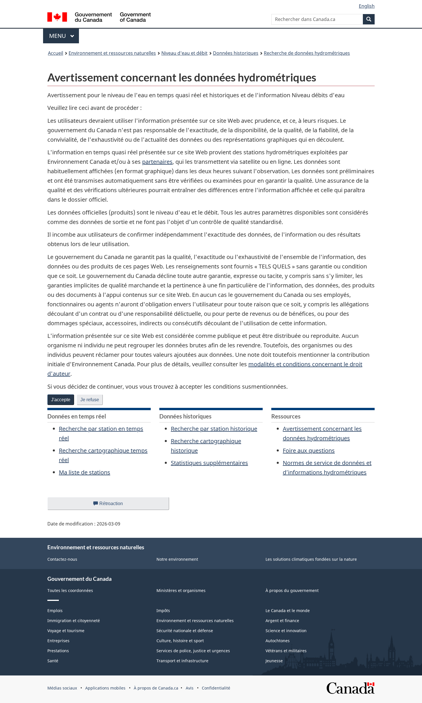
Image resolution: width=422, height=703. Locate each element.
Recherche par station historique (214, 429)
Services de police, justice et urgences (193, 650)
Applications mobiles (105, 688)
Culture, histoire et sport (180, 640)
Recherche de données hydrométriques (307, 53)
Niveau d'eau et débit (184, 53)
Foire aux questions (309, 450)
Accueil (55, 53)
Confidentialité (216, 688)
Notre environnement (177, 559)
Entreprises (58, 640)
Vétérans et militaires (286, 650)
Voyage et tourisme (65, 630)
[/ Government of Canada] (99, 18)
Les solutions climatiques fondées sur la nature (311, 559)
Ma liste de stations (84, 472)
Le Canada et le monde (288, 610)
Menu (64, 36)
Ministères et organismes (181, 590)
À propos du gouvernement (292, 590)
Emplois (55, 610)
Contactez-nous (62, 559)
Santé (52, 660)
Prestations (58, 650)
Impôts (163, 610)
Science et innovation (286, 630)
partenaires (157, 161)
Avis (189, 688)
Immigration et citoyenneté (73, 620)
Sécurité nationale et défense (184, 630)
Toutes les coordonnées (70, 590)
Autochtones (278, 640)
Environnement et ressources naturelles (112, 53)
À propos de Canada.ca (156, 688)
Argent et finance (282, 620)
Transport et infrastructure (182, 660)
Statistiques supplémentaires (209, 463)
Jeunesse (274, 660)
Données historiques (235, 53)
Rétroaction (115, 505)
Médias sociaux (62, 688)
